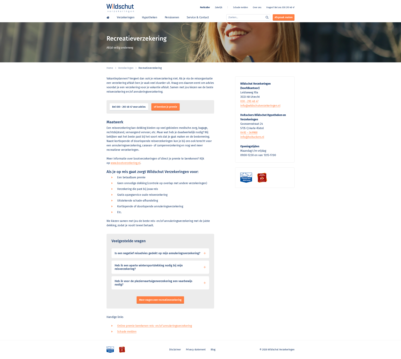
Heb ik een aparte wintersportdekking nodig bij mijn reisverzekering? (149, 267)
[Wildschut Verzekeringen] (120, 8)
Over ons (257, 7)
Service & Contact (198, 17)
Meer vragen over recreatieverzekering (160, 299)
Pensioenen (172, 17)
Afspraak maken (284, 17)
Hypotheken (149, 17)
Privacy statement (196, 349)
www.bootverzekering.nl (125, 163)
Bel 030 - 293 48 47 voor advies (129, 106)
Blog (213, 349)
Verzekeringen (125, 17)
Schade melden (240, 7)
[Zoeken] (267, 17)
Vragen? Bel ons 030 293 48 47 (280, 7)
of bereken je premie (165, 106)
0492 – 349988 (248, 132)
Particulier (205, 7)
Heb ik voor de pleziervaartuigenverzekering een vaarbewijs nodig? (153, 282)
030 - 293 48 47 (249, 101)
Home (108, 17)
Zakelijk (218, 7)
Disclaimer (175, 349)
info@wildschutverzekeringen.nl (260, 105)
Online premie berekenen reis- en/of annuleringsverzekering (154, 326)
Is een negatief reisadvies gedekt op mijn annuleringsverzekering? (157, 253)
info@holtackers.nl (252, 137)
